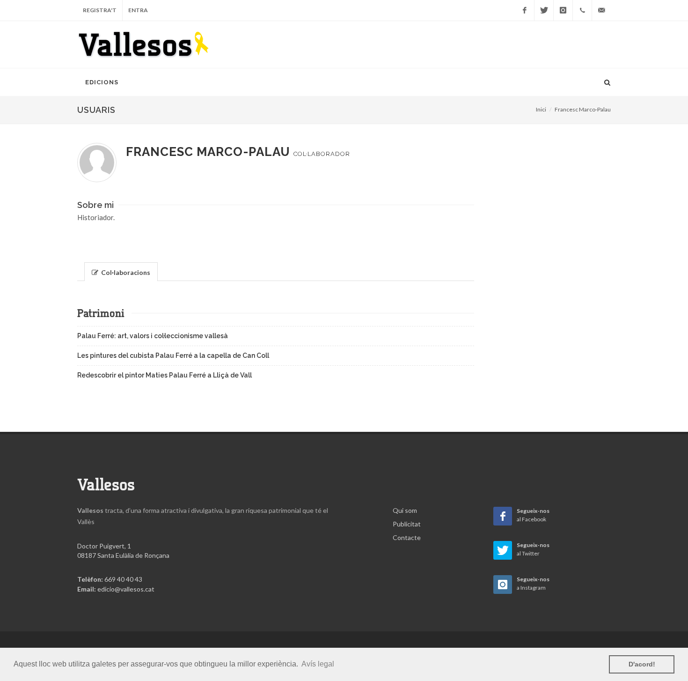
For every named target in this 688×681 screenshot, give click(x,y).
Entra (138, 10)
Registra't (100, 10)
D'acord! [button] (642, 664)
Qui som (405, 510)
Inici (541, 109)
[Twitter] (543, 10)
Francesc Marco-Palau (583, 109)
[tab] (121, 271)
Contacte (407, 537)
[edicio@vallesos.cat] (601, 10)
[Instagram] (563, 10)
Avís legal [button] (317, 664)
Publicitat (407, 524)
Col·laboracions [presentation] (125, 272)
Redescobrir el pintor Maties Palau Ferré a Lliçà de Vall (164, 375)
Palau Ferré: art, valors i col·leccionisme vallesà (152, 336)
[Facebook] (524, 10)
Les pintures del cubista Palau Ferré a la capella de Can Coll (173, 355)
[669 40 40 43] (582, 10)
